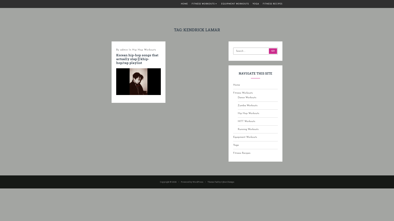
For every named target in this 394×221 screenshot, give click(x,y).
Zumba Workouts (247, 105)
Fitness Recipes (272, 4)
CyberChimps (227, 182)
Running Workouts (248, 129)
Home (184, 4)
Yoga (256, 4)
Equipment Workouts (235, 4)
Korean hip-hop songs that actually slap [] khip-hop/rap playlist (137, 59)
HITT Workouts (246, 121)
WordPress (198, 182)
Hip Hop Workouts (144, 50)
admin (124, 50)
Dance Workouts (247, 97)
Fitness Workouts (203, 4)
